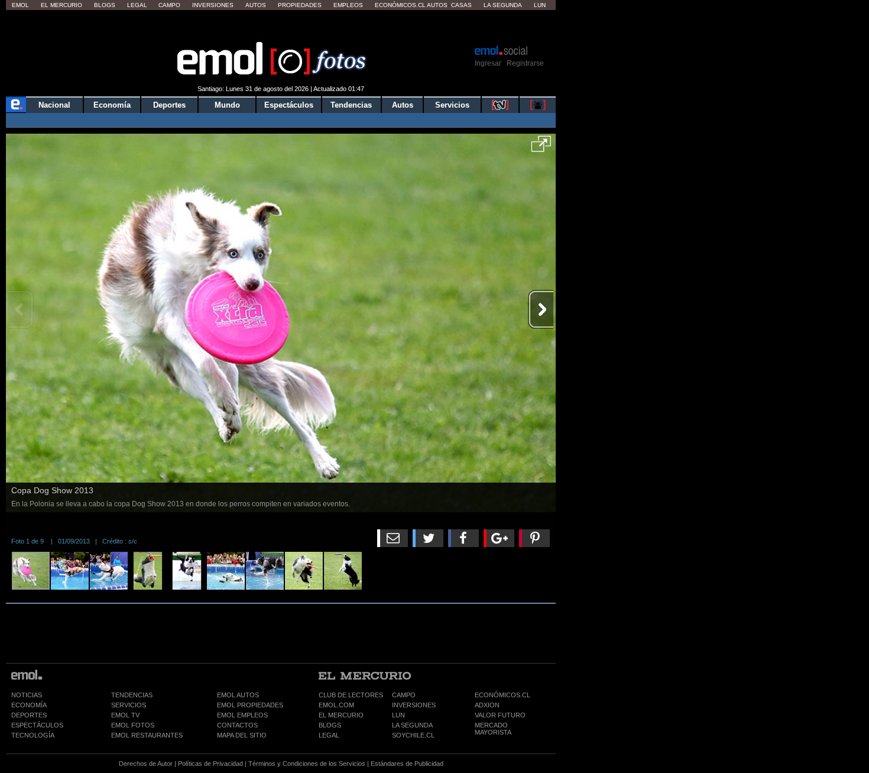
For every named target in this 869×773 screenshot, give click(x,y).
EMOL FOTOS (132, 725)
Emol (20, 5)
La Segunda (503, 5)
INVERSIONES (414, 705)
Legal (137, 5)
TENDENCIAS (132, 694)
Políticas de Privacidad (210, 763)
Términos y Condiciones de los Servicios (306, 763)
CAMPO (404, 694)
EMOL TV (125, 715)
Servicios (452, 105)
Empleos (348, 5)
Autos (255, 5)
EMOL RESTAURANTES (147, 735)
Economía (112, 105)
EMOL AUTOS (238, 694)
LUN (398, 715)
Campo (169, 5)
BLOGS (330, 725)
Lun (540, 5)
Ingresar (488, 63)
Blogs (104, 5)
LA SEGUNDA (412, 725)
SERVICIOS (128, 705)
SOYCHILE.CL (413, 735)
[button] (541, 148)
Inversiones (213, 5)
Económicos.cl (400, 5)
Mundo (227, 105)
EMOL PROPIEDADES (250, 705)
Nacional (54, 105)
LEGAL (329, 735)
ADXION (487, 705)
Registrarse (525, 63)
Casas (461, 5)
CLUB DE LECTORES (351, 694)
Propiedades (300, 5)
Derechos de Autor (146, 763)
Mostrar (281, 26)
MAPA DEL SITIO (242, 735)
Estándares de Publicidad (407, 763)
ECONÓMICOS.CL (502, 694)
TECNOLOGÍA (32, 735)
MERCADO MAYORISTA (493, 729)
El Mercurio (61, 5)
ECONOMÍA (29, 705)
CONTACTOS (237, 725)
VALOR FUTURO (500, 715)
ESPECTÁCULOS (37, 725)
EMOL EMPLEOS (242, 715)
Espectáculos (288, 105)
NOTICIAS (26, 694)
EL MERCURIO (341, 715)
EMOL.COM (336, 705)
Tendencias (351, 105)
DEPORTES (29, 715)
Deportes (169, 105)
